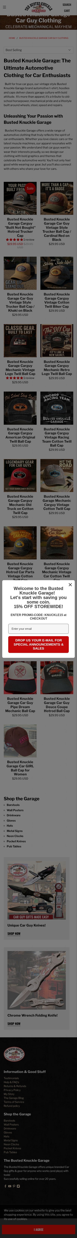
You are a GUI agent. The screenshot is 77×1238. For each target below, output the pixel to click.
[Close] (70, 584)
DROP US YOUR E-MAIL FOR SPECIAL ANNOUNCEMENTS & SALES (39, 644)
